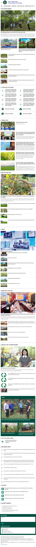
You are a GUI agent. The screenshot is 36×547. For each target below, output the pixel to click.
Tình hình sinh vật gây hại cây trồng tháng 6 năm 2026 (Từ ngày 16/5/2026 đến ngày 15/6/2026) (28, 90)
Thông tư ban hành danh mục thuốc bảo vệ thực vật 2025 (14, 498)
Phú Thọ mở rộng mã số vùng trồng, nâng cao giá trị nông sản (18, 337)
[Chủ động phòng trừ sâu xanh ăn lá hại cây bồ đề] (18, 20)
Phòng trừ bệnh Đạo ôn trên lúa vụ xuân (14, 214)
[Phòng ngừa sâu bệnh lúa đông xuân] (4, 66)
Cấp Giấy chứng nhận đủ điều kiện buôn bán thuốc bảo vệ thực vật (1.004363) (11, 441)
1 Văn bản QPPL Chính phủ (6, 507)
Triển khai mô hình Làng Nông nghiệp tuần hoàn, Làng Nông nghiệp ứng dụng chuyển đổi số (25, 164)
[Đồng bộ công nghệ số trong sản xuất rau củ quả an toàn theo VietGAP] (4, 328)
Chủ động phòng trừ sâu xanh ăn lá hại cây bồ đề (13, 32)
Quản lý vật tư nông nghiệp (9, 345)
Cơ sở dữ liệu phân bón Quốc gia (7, 511)
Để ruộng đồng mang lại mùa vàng (14, 283)
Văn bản (3, 485)
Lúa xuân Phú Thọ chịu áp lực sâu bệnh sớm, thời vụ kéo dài (18, 69)
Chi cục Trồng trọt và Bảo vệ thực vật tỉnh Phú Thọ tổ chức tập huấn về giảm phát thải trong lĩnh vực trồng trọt (25, 133)
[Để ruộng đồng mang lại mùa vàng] (4, 285)
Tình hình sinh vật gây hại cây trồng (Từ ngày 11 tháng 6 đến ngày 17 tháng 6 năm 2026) (10, 90)
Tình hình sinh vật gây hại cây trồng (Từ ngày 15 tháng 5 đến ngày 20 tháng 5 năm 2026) (28, 99)
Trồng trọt (4, 120)
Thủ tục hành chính (7, 438)
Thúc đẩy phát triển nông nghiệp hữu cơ (8, 433)
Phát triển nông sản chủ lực (21, 122)
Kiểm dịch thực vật (7, 290)
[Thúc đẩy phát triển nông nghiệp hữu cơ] (9, 427)
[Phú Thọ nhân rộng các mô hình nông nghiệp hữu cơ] (4, 334)
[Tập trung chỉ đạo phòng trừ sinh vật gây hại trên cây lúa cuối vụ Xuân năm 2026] (4, 205)
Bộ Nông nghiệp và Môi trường (7, 508)
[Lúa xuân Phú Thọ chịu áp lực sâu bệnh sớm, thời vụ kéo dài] (4, 71)
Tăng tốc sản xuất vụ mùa (5, 49)
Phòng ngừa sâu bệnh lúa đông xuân (14, 64)
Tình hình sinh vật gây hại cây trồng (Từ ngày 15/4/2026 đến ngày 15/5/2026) (10, 104)
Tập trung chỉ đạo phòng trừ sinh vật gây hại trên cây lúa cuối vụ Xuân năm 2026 (21, 203)
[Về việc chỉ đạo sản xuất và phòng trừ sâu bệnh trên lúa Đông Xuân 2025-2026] (4, 221)
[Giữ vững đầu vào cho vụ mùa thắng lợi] (4, 269)
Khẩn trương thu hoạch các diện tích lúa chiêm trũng (17, 59)
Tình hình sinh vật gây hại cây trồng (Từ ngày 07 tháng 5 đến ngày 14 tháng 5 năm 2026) (28, 104)
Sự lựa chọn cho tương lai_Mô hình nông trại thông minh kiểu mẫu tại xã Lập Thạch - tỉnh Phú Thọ (27, 50)
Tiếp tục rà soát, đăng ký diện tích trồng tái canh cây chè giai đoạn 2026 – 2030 (18, 464)
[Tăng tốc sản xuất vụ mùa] (9, 43)
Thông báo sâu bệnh (7, 87)
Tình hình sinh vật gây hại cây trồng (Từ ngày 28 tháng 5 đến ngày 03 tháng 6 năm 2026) (28, 95)
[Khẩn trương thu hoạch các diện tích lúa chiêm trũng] (4, 61)
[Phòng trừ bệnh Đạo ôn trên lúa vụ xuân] (4, 216)
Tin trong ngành (6, 8)
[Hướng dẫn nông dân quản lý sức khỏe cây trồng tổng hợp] (4, 254)
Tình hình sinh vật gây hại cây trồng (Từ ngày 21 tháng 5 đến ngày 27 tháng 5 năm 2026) (10, 99)
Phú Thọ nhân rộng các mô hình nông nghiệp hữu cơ (17, 332)
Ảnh (3, 397)
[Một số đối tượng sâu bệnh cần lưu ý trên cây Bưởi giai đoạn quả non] (18, 409)
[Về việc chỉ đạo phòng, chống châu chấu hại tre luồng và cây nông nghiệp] (4, 210)
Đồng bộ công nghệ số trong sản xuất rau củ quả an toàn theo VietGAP (20, 326)
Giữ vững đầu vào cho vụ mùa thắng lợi (14, 268)
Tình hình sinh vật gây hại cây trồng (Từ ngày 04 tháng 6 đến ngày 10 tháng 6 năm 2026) (10, 95)
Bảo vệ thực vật (6, 172)
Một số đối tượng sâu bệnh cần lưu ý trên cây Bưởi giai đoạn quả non (15, 419)
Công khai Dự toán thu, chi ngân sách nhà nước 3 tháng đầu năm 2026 (16, 491)
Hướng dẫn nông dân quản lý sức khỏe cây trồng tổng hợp (17, 252)
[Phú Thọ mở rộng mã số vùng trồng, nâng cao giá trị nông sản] (4, 339)
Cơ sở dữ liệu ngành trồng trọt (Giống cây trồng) (10, 510)
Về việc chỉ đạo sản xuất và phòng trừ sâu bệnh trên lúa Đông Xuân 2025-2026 (21, 220)
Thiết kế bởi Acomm (4, 544)
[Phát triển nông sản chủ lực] (8, 126)
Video (3, 229)
